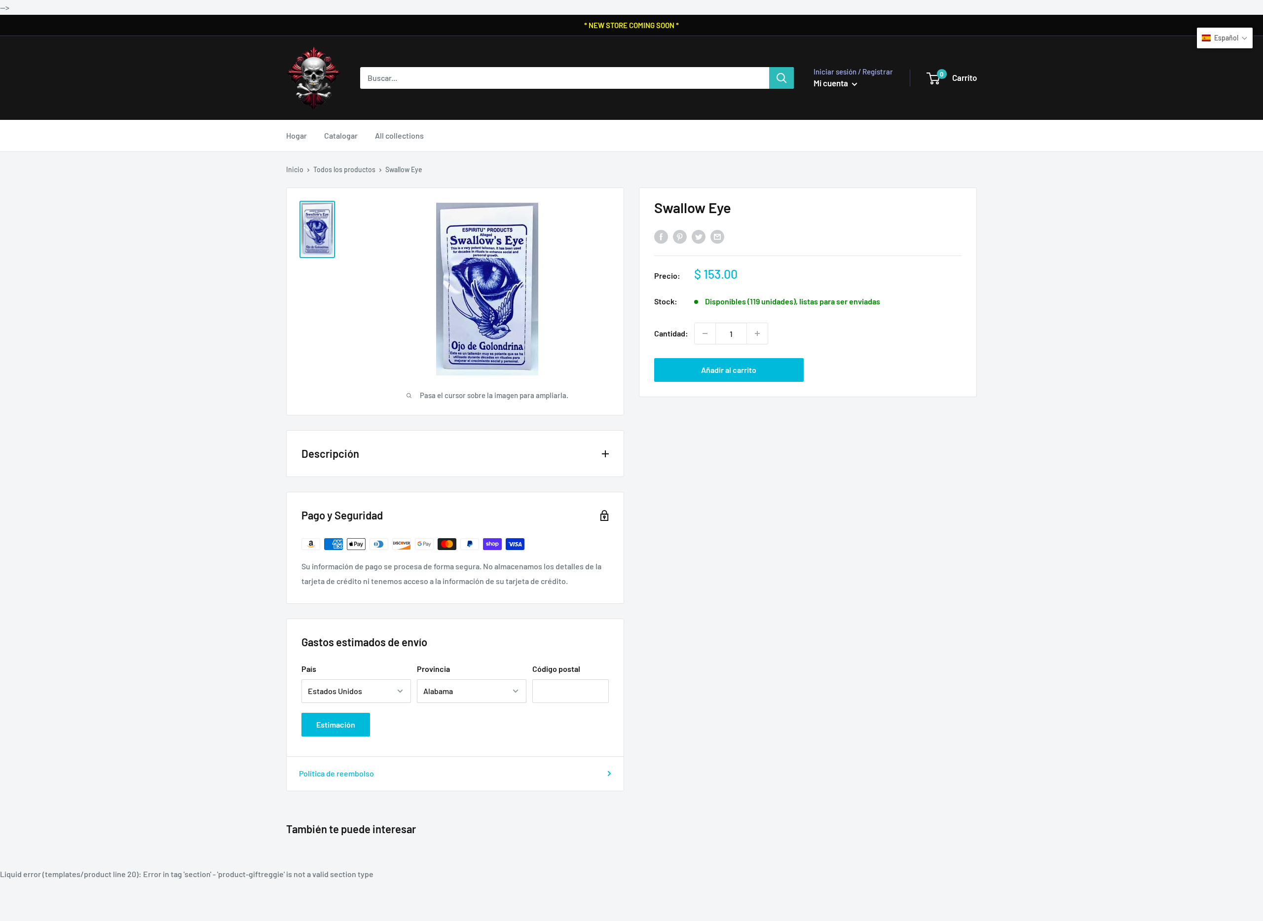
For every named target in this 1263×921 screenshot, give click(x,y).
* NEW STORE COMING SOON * (631, 25)
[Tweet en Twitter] (699, 236)
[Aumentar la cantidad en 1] (757, 333)
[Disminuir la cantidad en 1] (705, 333)
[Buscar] (781, 78)
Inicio (294, 169)
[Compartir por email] (717, 236)
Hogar (296, 135)
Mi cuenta (832, 83)
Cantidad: (671, 333)
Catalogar (341, 135)
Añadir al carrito (728, 369)
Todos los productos (344, 169)
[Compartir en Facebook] (661, 236)
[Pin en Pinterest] (680, 236)
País (308, 668)
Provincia (433, 668)
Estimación (335, 724)
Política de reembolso (336, 773)
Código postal (556, 668)
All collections (399, 135)
